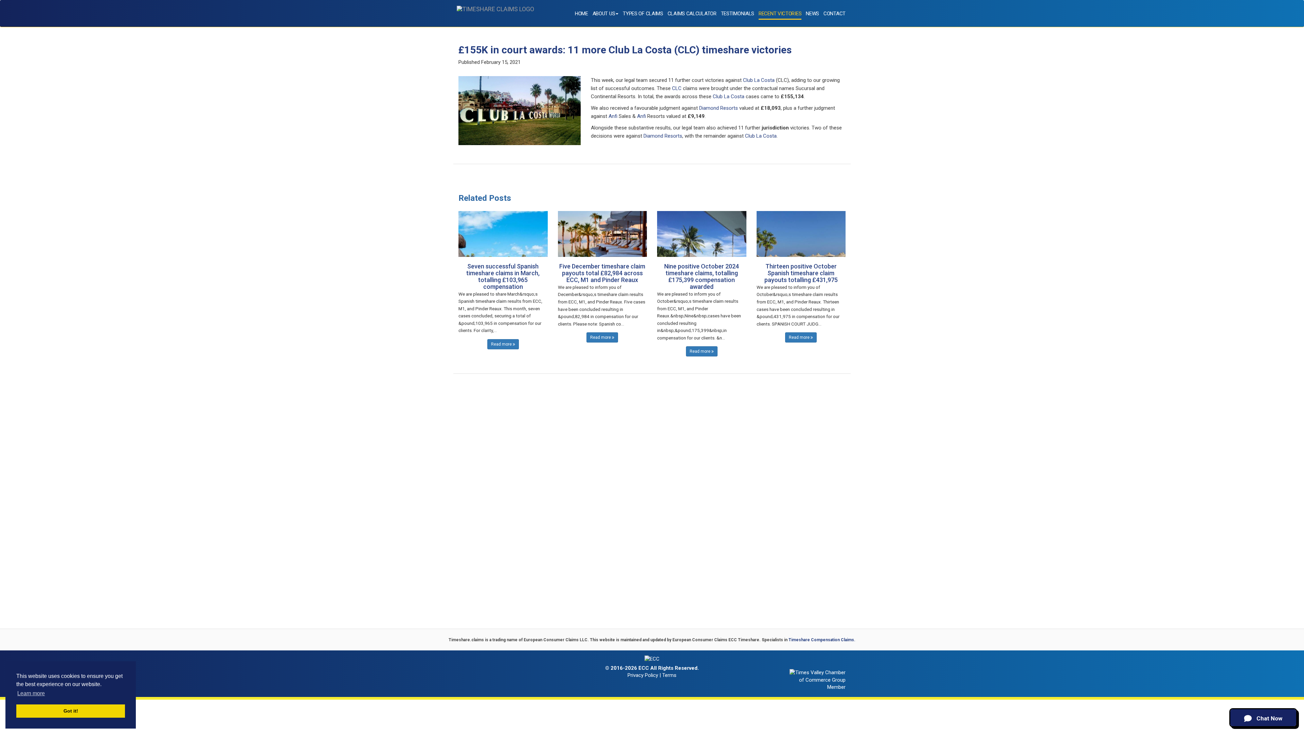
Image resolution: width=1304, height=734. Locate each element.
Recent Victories (780, 14)
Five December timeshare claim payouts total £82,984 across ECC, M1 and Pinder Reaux (602, 273)
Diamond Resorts (718, 108)
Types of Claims (643, 14)
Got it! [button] (71, 711)
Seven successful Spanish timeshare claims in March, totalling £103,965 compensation (503, 276)
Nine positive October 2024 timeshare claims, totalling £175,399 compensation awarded (701, 276)
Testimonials (737, 14)
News (812, 14)
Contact (834, 14)
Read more (502, 344)
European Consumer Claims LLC (555, 639)
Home (581, 14)
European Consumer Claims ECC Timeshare (715, 639)
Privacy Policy (643, 675)
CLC (677, 88)
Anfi (613, 116)
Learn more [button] (31, 693)
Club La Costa (759, 80)
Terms (669, 675)
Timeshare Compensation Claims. (822, 639)
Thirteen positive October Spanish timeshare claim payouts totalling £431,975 (801, 273)
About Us (604, 14)
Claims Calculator (692, 14)
